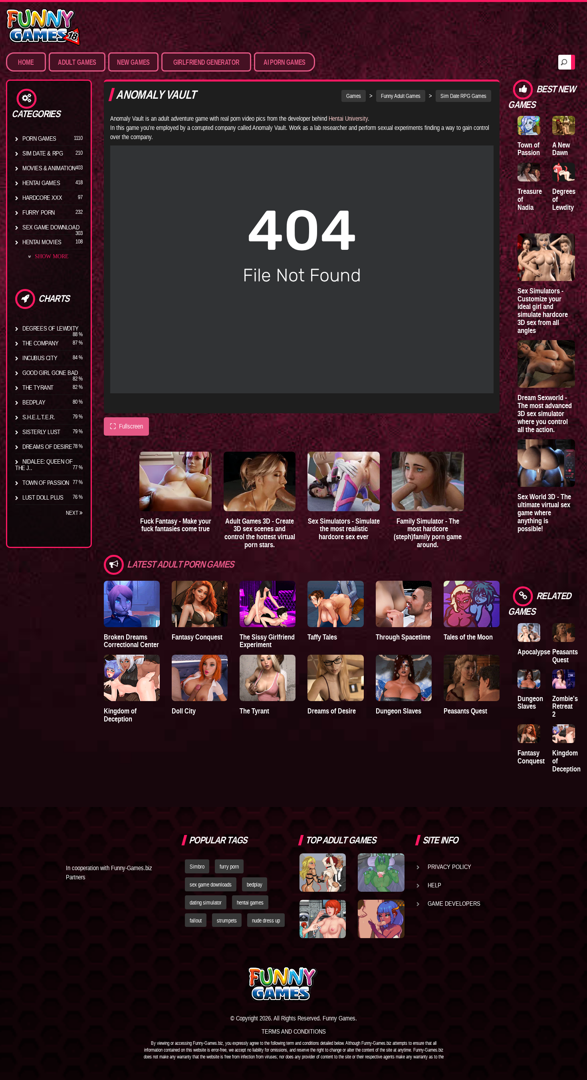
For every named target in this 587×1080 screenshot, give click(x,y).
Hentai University (348, 118)
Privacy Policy (449, 866)
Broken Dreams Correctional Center (131, 641)
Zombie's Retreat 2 (565, 706)
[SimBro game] (322, 872)
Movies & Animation (48, 167)
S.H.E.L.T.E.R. (38, 416)
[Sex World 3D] (546, 463)
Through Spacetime (403, 637)
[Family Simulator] (428, 481)
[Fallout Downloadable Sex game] (322, 919)
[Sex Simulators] (343, 481)
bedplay (254, 884)
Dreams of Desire (47, 446)
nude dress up (266, 920)
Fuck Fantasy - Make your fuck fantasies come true (175, 525)
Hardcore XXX (42, 197)
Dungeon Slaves (398, 711)
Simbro (197, 866)
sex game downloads (211, 884)
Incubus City (39, 357)
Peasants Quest (465, 711)
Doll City (184, 711)
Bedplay (33, 402)
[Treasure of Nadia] (529, 172)
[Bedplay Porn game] (381, 872)
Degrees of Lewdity (50, 328)
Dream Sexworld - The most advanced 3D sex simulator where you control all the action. (545, 413)
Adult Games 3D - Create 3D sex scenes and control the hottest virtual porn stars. (259, 533)
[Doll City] (200, 678)
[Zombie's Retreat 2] (563, 679)
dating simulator (206, 902)
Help (434, 885)
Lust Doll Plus (42, 497)
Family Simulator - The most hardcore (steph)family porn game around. (428, 533)
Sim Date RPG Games (463, 96)
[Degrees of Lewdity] (563, 172)
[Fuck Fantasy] (175, 481)
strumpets (227, 920)
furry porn (229, 866)
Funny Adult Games (400, 96)
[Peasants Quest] (472, 678)
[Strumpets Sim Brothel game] (381, 919)
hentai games (250, 902)
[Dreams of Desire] (335, 678)
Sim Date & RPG (42, 153)
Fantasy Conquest (197, 637)
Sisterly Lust (41, 431)
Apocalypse (534, 652)
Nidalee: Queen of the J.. (43, 464)
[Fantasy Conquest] (200, 604)
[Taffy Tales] (335, 604)
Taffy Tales (322, 637)
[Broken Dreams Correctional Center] (132, 604)
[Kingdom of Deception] (132, 678)
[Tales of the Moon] (472, 604)
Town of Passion (45, 482)
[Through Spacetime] (404, 604)
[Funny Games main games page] (384, 984)
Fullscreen (126, 426)
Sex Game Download (50, 227)
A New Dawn (561, 149)
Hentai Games (41, 182)
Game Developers (454, 903)
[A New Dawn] (563, 125)
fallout (196, 920)
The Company (40, 343)
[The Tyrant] (267, 678)
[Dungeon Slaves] (404, 678)
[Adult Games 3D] (260, 481)
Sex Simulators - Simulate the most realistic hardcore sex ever (344, 529)
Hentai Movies (41, 241)
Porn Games (39, 138)
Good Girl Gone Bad (50, 372)
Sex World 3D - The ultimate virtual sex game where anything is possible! (544, 512)
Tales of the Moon (468, 637)
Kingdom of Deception (120, 715)
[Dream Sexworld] (546, 364)
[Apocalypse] (529, 632)
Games (353, 96)
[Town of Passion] (529, 125)
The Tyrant (38, 387)
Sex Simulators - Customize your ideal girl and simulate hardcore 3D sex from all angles (543, 311)
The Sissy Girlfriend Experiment (267, 641)
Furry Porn (38, 212)
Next (72, 513)
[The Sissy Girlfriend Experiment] (267, 604)
